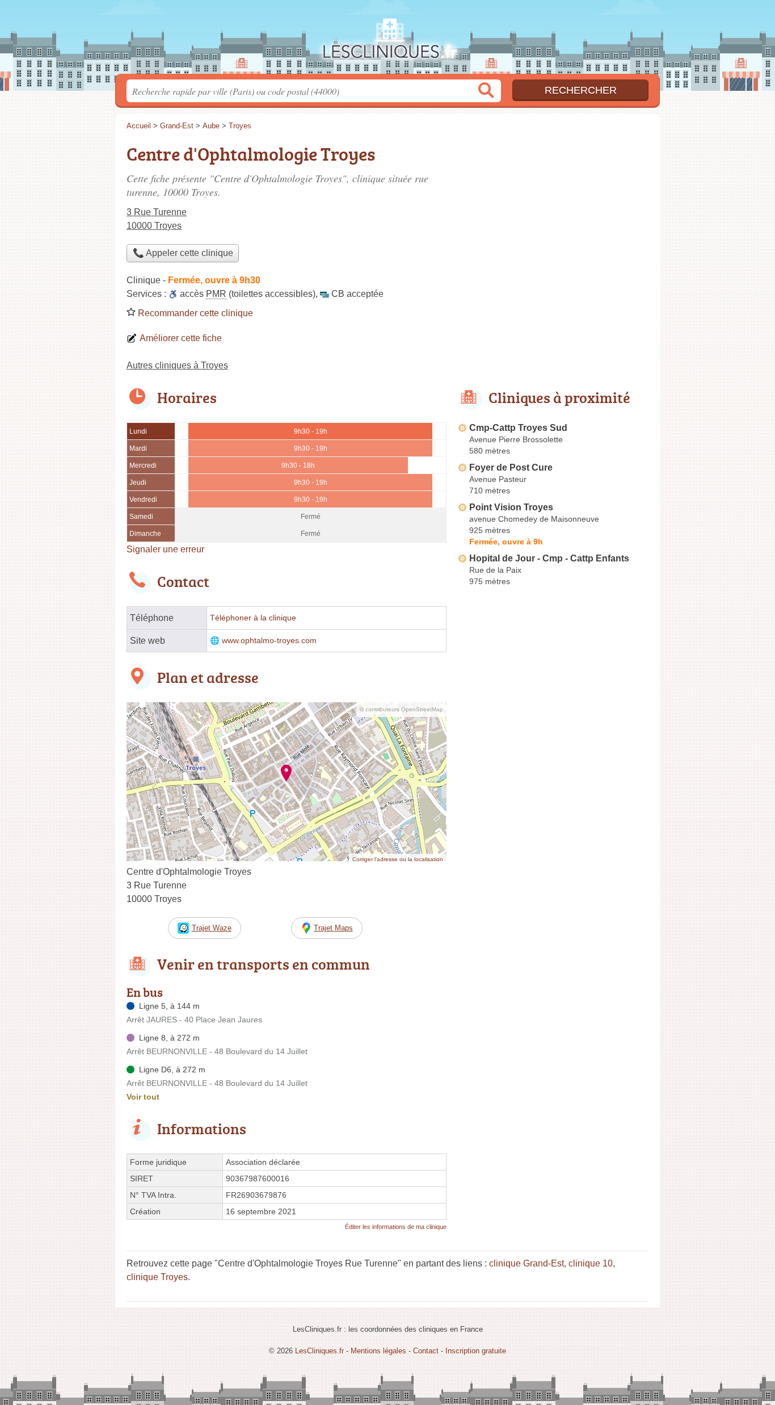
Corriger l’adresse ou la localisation (397, 859)
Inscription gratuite (475, 1351)
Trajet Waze (211, 928)
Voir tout (143, 1096)
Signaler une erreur (165, 549)
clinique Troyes (157, 1277)
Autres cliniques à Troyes (177, 365)
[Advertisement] (553, 219)
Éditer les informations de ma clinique (396, 1226)
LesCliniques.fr (387, 40)
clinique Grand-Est (526, 1263)
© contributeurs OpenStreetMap (401, 709)
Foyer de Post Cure (511, 467)
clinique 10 (590, 1263)
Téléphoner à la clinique (253, 618)
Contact (426, 1351)
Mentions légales (378, 1351)
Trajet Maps (333, 928)
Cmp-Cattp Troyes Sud (518, 428)
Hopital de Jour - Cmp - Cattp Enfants (549, 558)
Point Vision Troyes (511, 507)
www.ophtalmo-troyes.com (269, 640)
